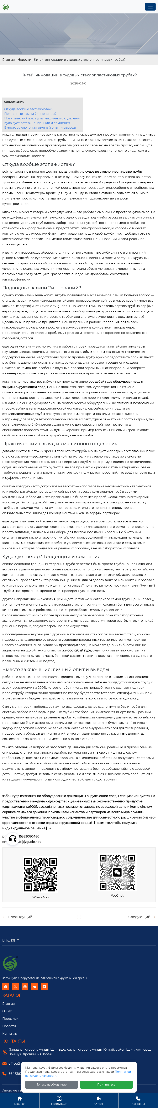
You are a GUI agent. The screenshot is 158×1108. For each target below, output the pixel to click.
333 (13, 940)
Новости (24, 59)
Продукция (11, 1018)
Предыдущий (20, 917)
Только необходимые (52, 1084)
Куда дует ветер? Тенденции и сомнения (37, 123)
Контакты (10, 1033)
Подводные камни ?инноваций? (30, 114)
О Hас (7, 1011)
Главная (8, 59)
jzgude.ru (99, 419)
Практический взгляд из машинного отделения (42, 118)
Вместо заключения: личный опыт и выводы (40, 127)
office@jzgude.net (26, 842)
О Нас (98, 1101)
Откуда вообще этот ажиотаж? (28, 109)
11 (18, 940)
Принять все (106, 1084)
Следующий (139, 917)
